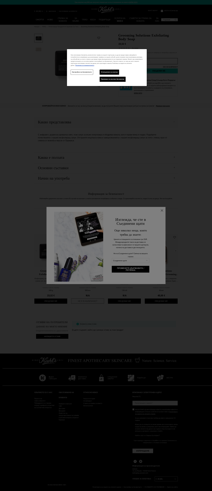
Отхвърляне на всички (109, 72)
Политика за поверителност (84, 65)
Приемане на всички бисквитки (112, 79)
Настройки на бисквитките (82, 72)
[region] (107, 67)
